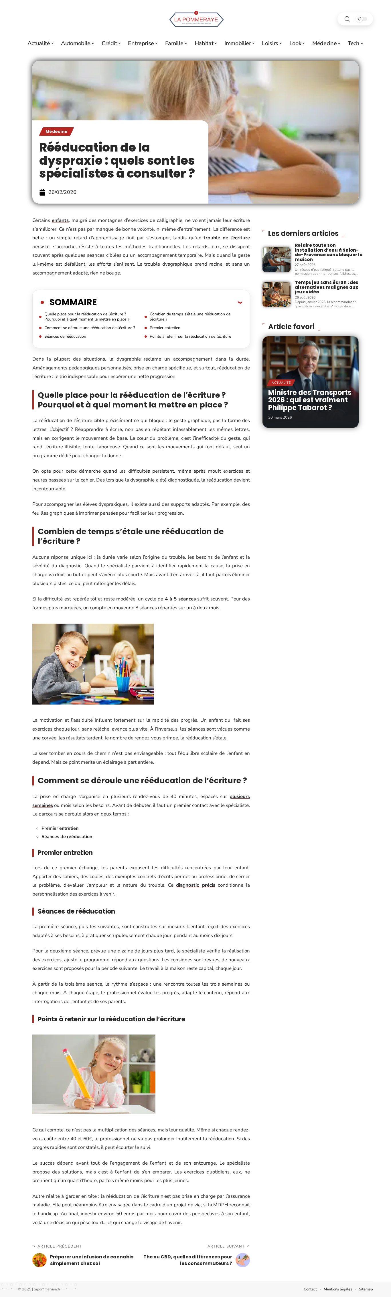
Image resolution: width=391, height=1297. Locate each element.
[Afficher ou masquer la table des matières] (169, 302)
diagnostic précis (195, 885)
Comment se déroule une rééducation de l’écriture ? (89, 328)
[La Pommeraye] (195, 19)
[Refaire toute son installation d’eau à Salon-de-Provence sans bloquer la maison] (276, 259)
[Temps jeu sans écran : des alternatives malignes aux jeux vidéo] (276, 294)
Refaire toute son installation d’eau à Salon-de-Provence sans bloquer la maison (329, 252)
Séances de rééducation (65, 336)
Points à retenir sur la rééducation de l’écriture (190, 336)
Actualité (281, 383)
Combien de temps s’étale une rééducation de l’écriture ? (190, 316)
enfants (60, 220)
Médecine (57, 131)
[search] (347, 19)
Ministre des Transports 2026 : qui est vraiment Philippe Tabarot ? (309, 400)
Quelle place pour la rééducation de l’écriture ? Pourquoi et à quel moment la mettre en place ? (86, 316)
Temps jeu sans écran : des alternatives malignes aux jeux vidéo (326, 287)
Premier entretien (165, 328)
